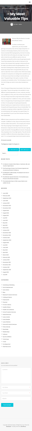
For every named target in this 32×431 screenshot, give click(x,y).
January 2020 (6, 260)
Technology (6, 339)
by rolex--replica (18, 24)
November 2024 (7, 208)
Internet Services (7, 314)
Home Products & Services (9, 312)
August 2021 (6, 215)
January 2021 (6, 230)
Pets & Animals (6, 327)
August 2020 (6, 242)
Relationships (6, 331)
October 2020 (6, 237)
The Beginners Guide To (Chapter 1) (10, 144)
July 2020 (5, 245)
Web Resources (7, 346)
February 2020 (6, 257)
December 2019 (7, 262)
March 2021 (5, 227)
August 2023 (6, 210)
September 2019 (7, 269)
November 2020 (7, 235)
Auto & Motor (6, 290)
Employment (6, 299)
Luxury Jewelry (6, 317)
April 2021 (5, 225)
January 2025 (6, 203)
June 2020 (5, 247)
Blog (4, 292)
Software (5, 334)
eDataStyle (8, 426)
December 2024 (7, 205)
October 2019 (6, 267)
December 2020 (7, 232)
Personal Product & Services (10, 324)
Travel (4, 341)
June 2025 (5, 200)
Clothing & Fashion (7, 297)
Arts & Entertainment (8, 287)
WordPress (23, 426)
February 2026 (6, 195)
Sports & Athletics (7, 336)
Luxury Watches (6, 322)
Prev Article (14, 149)
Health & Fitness (21, 8)
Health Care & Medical (8, 309)
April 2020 (5, 252)
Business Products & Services (10, 295)
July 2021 (5, 218)
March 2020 (6, 255)
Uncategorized (6, 344)
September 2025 (7, 198)
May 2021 (5, 223)
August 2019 (6, 272)
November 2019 (6, 264)
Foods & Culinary (7, 304)
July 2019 (5, 274)
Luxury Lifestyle (6, 319)
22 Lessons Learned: (6, 140)
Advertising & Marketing (8, 285)
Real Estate (5, 329)
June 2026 (5, 193)
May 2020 (5, 250)
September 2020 (7, 240)
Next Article (24, 149)
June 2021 (5, 220)
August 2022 (6, 213)
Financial (5, 302)
